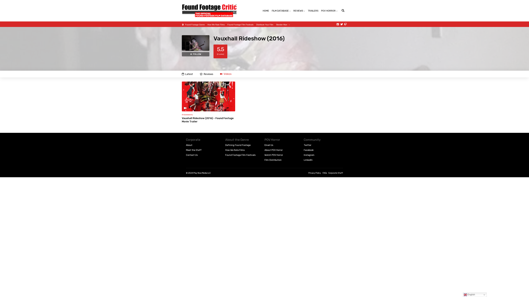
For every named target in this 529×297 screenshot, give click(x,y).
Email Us (268, 145)
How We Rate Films (216, 25)
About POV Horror (273, 150)
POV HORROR (328, 10)
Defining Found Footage (238, 145)
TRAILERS (313, 10)
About (189, 145)
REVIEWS (298, 10)
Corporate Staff (335, 173)
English (471, 294)
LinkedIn (308, 160)
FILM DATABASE (280, 10)
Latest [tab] (189, 74)
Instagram (309, 155)
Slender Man (281, 25)
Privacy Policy (314, 173)
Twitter (307, 145)
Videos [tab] (227, 74)
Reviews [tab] (208, 74)
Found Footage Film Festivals (240, 25)
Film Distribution (273, 160)
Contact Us (192, 155)
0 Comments (187, 115)
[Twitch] (345, 24)
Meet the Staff (194, 150)
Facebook (309, 150)
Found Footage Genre (195, 25)
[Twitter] (341, 24)
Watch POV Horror (273, 155)
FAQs (325, 173)
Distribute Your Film (264, 25)
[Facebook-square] (338, 24)
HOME (266, 10)
